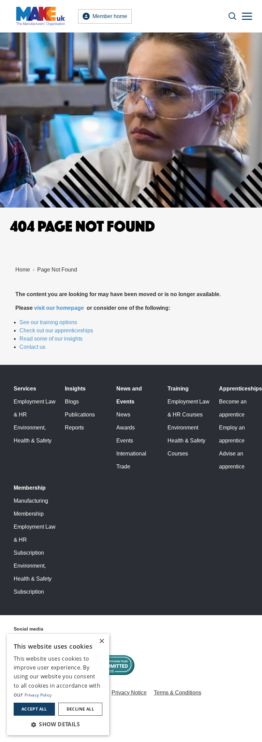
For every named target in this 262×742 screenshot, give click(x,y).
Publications (80, 415)
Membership (30, 488)
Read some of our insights (51, 339)
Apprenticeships (240, 389)
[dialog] (58, 684)
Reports (74, 427)
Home (22, 270)
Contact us (32, 347)
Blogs (72, 402)
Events (124, 440)
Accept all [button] (34, 709)
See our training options (48, 322)
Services (25, 389)
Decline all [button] (80, 709)
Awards (125, 427)
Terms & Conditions (177, 692)
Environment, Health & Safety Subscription (33, 579)
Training (178, 389)
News (123, 415)
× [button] (101, 641)
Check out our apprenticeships (56, 330)
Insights (75, 389)
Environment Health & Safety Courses (186, 440)
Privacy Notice (129, 692)
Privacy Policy (38, 695)
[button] (58, 724)
